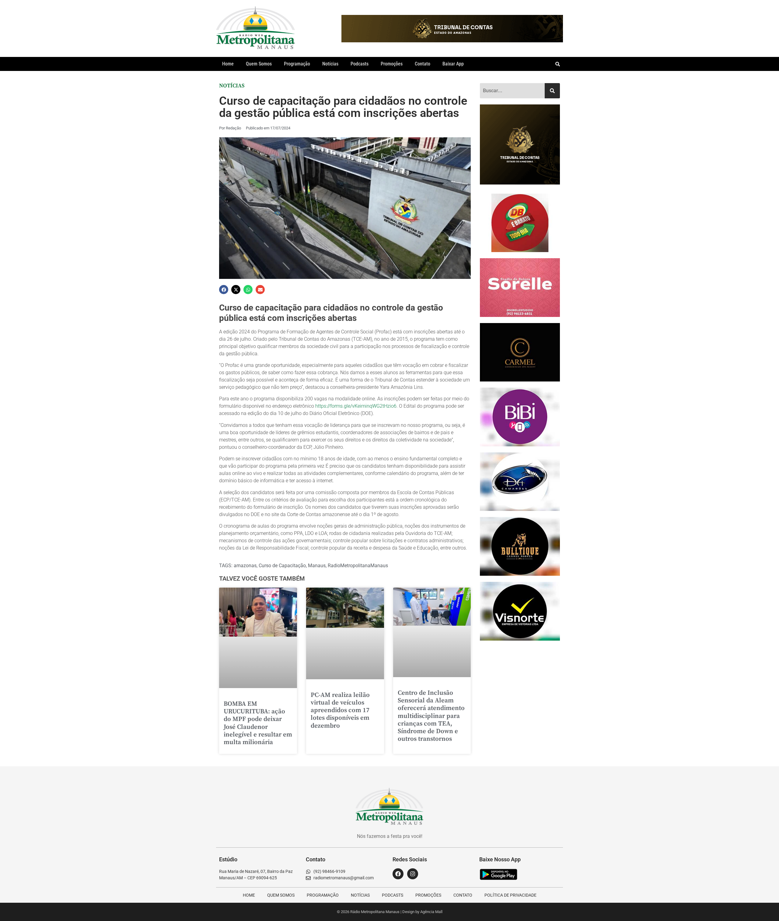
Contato (422, 64)
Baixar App (453, 64)
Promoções (392, 64)
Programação (297, 64)
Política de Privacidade (510, 895)
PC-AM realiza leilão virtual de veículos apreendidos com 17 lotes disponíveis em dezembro (340, 710)
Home (228, 64)
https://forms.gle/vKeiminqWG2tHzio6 (355, 406)
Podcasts (360, 64)
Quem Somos (259, 64)
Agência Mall (431, 911)
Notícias (330, 64)
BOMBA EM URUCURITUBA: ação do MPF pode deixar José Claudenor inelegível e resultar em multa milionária (258, 723)
